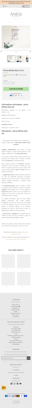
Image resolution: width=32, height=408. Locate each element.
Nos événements (16, 330)
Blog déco (16, 316)
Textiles (15, 311)
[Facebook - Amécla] (12, 384)
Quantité (5, 80)
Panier (26, 6)
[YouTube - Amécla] (20, 384)
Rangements (15, 308)
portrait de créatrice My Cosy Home (16, 239)
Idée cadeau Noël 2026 (15, 340)
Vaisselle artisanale (15, 313)
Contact (16, 339)
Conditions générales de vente (15, 335)
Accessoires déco (15, 310)
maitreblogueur (16, 344)
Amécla (18, 401)
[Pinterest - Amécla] (17, 384)
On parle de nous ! (16, 332)
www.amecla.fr (16, 402)
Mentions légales (16, 337)
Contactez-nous (16, 378)
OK (29, 358)
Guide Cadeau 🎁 (15, 306)
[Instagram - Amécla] (15, 384)
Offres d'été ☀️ (16, 304)
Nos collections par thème (15, 342)
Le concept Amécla (16, 328)
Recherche (16, 327)
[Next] (30, 51)
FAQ (16, 333)
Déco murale (15, 315)
